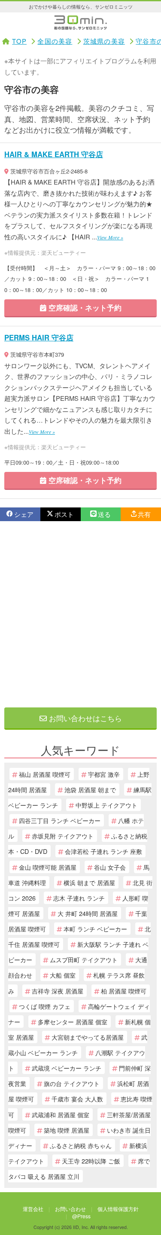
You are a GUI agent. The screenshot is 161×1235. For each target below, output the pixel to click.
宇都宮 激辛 (104, 774)
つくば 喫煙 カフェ (44, 1006)
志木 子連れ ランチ (79, 897)
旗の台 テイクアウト (72, 1083)
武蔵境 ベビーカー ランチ (66, 1067)
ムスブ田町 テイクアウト (84, 959)
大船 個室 (63, 974)
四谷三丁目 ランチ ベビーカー (59, 820)
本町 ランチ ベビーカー (95, 928)
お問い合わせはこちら (84, 718)
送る (104, 514)
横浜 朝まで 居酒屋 (89, 882)
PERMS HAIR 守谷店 (38, 337)
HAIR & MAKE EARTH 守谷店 (53, 154)
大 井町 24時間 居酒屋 (88, 913)
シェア (23, 514)
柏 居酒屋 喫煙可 (123, 990)
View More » (110, 237)
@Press (81, 1216)
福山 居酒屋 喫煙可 (44, 774)
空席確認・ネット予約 (84, 307)
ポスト (64, 514)
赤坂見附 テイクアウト (63, 835)
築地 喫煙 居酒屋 (66, 1129)
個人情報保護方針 (118, 1208)
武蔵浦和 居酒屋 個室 (60, 1114)
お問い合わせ (70, 1208)
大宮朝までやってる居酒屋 (88, 1036)
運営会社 (33, 1208)
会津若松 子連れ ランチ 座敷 (103, 851)
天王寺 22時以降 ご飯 (91, 1160)
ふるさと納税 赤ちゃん (81, 1145)
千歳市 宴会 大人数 (77, 1098)
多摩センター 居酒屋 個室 (72, 1021)
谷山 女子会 (110, 866)
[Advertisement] (80, 614)
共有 (144, 514)
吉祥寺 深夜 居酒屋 (57, 990)
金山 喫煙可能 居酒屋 (47, 866)
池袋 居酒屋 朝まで (90, 789)
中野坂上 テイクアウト (106, 804)
